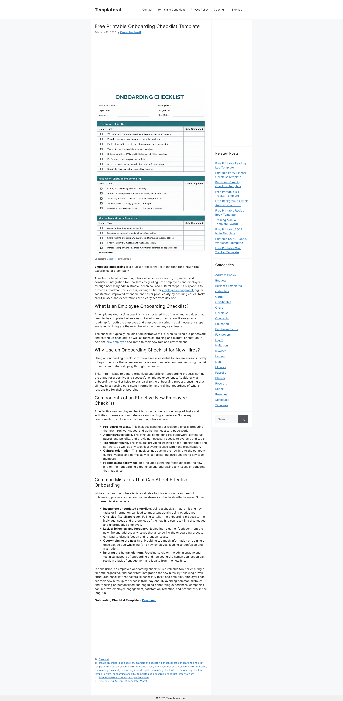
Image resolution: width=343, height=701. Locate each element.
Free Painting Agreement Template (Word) (123, 681)
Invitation (221, 345)
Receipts (221, 383)
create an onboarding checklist (116, 662)
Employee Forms (226, 329)
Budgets (220, 280)
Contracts (222, 318)
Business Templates (228, 286)
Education (222, 324)
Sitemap (237, 9)
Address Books (225, 275)
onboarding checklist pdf (135, 670)
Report (220, 389)
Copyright (220, 9)
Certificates (223, 302)
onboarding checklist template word (173, 673)
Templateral (108, 9)
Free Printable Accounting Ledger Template (124, 677)
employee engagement (177, 290)
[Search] (243, 419)
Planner (220, 378)
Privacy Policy (199, 9)
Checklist (111, 258)
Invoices (220, 351)
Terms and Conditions (171, 9)
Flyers (219, 340)
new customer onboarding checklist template (180, 666)
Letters (220, 356)
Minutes (220, 367)
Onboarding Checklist (107, 670)
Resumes (221, 394)
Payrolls (220, 372)
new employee (116, 342)
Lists (218, 361)
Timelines (221, 405)
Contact (147, 9)
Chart (219, 307)
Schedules (222, 399)
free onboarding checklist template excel (129, 666)
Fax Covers (223, 334)
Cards (219, 296)
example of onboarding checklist (154, 662)
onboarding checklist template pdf (132, 673)
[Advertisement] (151, 61)
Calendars (222, 291)
